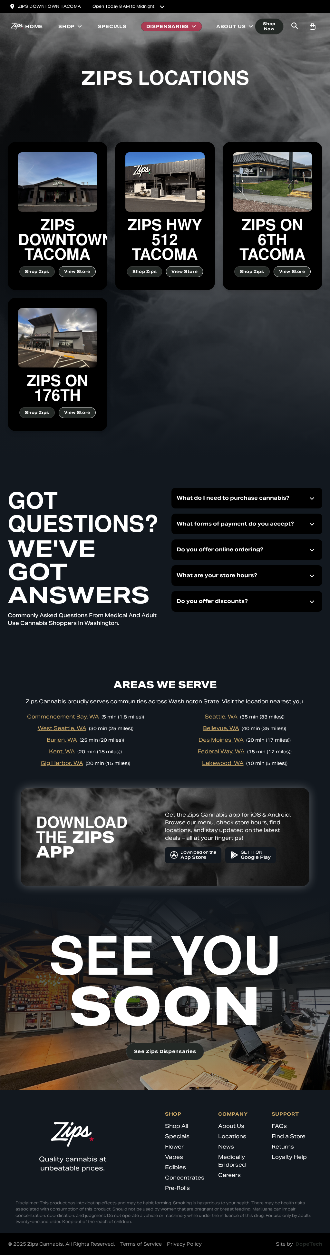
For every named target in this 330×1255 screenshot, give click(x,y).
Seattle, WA (221, 716)
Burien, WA (62, 740)
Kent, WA (62, 751)
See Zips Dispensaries (165, 1051)
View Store (77, 271)
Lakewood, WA (223, 763)
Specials (112, 26)
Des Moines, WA (221, 740)
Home (34, 26)
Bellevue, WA (221, 728)
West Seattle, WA (62, 728)
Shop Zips (37, 271)
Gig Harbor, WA (62, 763)
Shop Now (269, 26)
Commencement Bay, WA (63, 716)
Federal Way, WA (221, 751)
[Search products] (294, 26)
